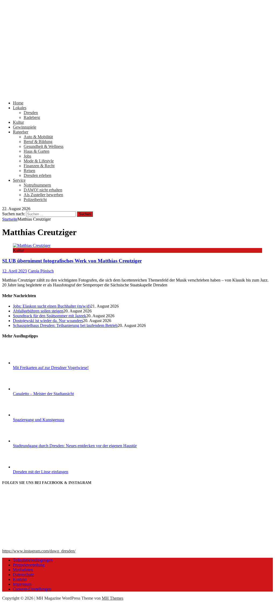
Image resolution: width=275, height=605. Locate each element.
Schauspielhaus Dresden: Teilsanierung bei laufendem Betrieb (65, 325)
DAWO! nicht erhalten (43, 190)
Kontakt (20, 579)
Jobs (27, 156)
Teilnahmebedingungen (33, 560)
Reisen (29, 170)
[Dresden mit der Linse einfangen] (33, 467)
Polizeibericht (35, 199)
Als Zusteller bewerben (43, 194)
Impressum (22, 584)
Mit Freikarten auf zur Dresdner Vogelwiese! (51, 367)
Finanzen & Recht (39, 165)
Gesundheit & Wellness (43, 146)
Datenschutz (23, 574)
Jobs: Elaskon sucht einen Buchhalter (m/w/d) (52, 306)
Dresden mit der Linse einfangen (40, 471)
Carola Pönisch (41, 271)
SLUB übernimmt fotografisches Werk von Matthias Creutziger (72, 261)
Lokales (19, 107)
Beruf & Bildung (38, 141)
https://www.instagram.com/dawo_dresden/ (38, 551)
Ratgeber (20, 132)
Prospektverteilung (29, 565)
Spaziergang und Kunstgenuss (38, 419)
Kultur (18, 122)
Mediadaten (23, 569)
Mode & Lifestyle (39, 161)
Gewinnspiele (24, 127)
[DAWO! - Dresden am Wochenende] (137, 94)
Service (19, 180)
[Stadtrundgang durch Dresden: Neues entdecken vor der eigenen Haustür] (33, 441)
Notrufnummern (37, 185)
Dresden (31, 112)
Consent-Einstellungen (32, 589)
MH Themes (112, 598)
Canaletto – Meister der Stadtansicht (43, 393)
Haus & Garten (36, 151)
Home (18, 103)
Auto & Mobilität (38, 136)
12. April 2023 (14, 271)
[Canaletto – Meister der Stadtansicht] (33, 389)
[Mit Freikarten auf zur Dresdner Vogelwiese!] (33, 362)
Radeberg (32, 117)
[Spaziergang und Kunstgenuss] (33, 415)
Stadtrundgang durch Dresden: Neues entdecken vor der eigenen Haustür (75, 445)
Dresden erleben (37, 175)
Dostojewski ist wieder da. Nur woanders (48, 320)
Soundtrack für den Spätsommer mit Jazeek (49, 316)
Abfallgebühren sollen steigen (38, 311)
